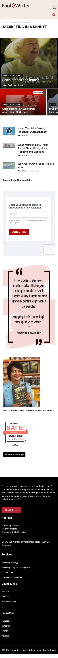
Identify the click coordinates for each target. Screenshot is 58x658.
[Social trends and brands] (29, 63)
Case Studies (26, 33)
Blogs (52, 104)
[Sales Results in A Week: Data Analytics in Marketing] (23, 106)
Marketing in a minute (12, 75)
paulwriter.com (16, 432)
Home (5, 22)
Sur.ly (20, 439)
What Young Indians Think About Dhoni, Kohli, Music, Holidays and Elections (33, 148)
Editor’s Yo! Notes (41, 33)
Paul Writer (22, 135)
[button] (54, 7)
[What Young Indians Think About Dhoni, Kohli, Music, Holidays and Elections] (9, 145)
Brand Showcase (10, 33)
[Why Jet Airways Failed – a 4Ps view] (9, 165)
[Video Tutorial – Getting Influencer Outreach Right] (9, 131)
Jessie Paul (7, 85)
